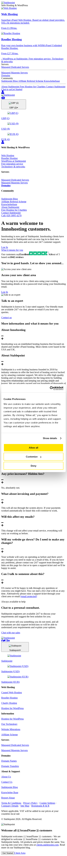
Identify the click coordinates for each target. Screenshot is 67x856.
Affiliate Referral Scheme (31, 81)
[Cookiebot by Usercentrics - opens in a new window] (49, 388)
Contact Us (6, 782)
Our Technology (9, 724)
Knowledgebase (52, 81)
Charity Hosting (9, 703)
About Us (6, 776)
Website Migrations (10, 729)
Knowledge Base (9, 792)
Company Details (9, 805)
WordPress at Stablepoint (13, 161)
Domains (5, 75)
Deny (33, 465)
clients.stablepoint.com (47, 844)
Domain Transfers (10, 766)
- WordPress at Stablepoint (14, 58)
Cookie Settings (47, 803)
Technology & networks (13, 166)
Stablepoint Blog (9, 81)
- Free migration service (38, 58)
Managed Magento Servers (14, 72)
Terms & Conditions (11, 803)
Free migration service (12, 164)
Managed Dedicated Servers (15, 67)
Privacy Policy (30, 803)
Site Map (24, 805)
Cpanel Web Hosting (11, 692)
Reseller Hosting (9, 158)
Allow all (33, 447)
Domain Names (9, 761)
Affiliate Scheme (9, 734)
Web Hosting (7, 155)
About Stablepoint (10, 86)
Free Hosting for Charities (33, 86)
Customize (32, 456)
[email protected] (28, 596)
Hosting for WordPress (12, 708)
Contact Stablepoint (55, 86)
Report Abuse (8, 797)
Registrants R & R (40, 805)
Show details (50, 438)
